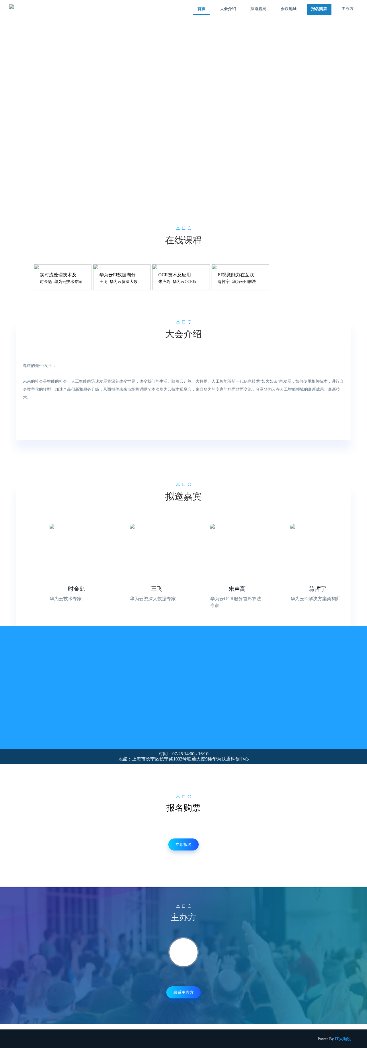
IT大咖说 (343, 1039)
